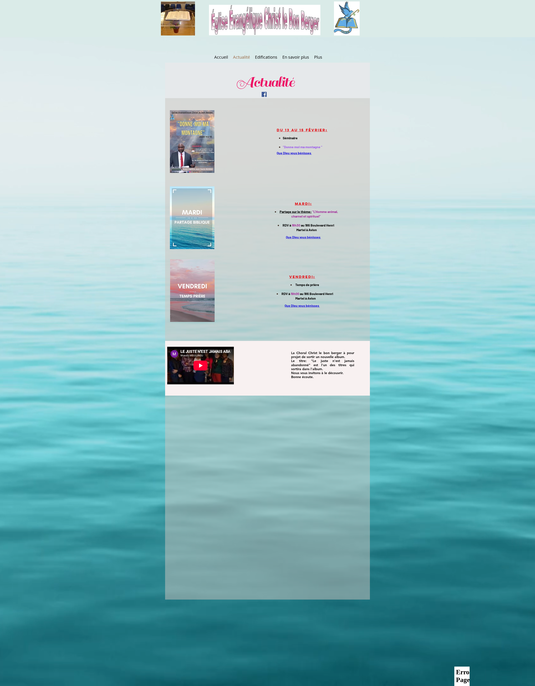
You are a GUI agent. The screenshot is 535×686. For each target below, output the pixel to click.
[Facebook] (264, 94)
